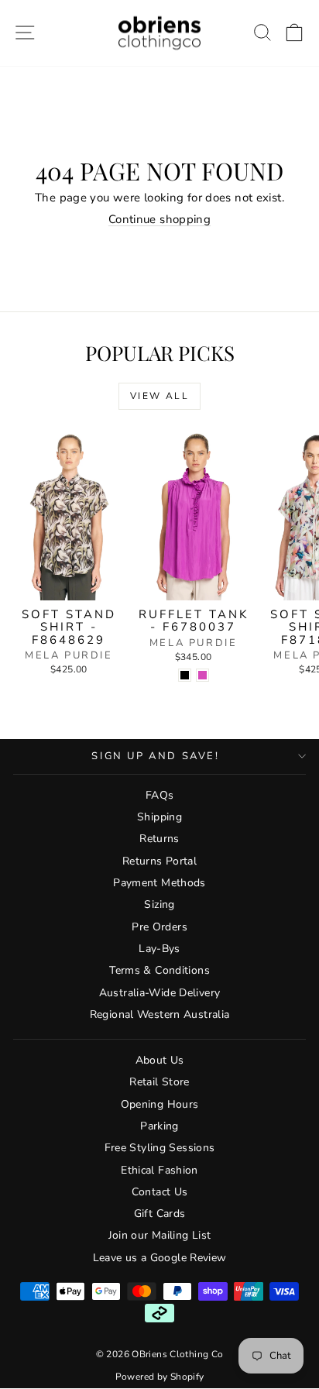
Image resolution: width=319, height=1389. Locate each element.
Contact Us (160, 1191)
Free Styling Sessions (160, 1147)
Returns (159, 838)
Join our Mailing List (159, 1235)
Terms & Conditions (159, 970)
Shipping (159, 817)
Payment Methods (159, 882)
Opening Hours (160, 1104)
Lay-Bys (159, 948)
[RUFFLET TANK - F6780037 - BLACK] (184, 675)
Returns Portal (159, 861)
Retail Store (159, 1081)
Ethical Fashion (159, 1170)
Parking (159, 1126)
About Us (159, 1060)
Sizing (159, 904)
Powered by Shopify (159, 1376)
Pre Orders (159, 927)
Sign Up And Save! (155, 756)
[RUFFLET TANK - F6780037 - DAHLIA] (202, 675)
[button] (294, 32)
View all (159, 396)
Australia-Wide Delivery (160, 992)
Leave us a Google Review (160, 1257)
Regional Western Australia (160, 1014)
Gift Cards (160, 1213)
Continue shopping (159, 219)
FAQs (160, 795)
